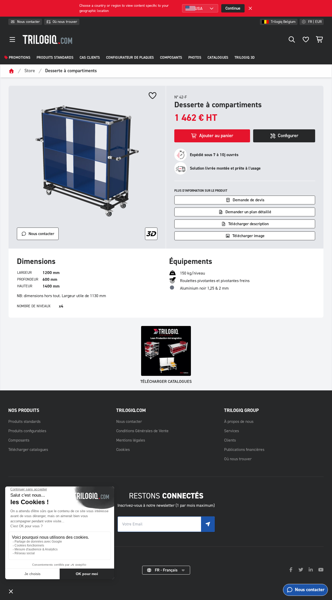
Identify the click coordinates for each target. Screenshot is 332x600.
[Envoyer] (208, 524)
